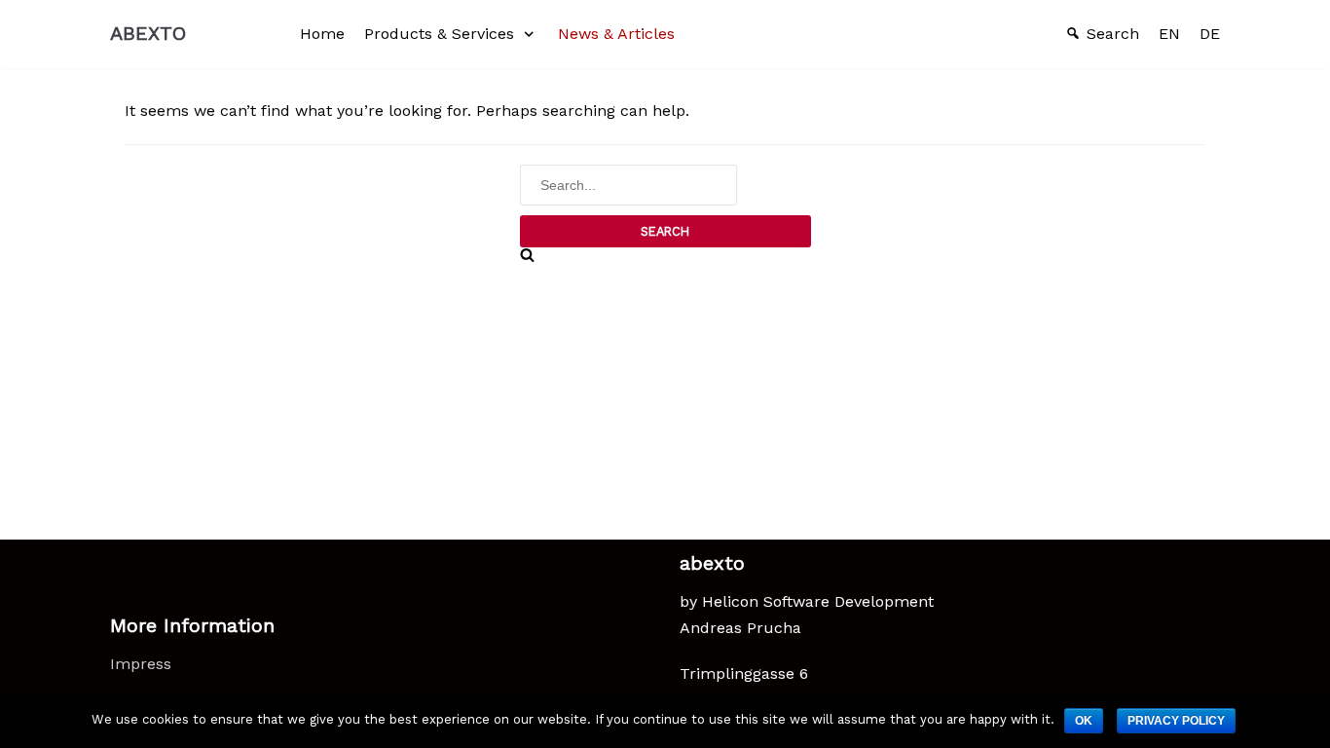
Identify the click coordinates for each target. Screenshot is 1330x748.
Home (322, 33)
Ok (1083, 721)
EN (1169, 33)
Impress (140, 663)
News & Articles (616, 33)
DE (1210, 33)
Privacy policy (1176, 721)
